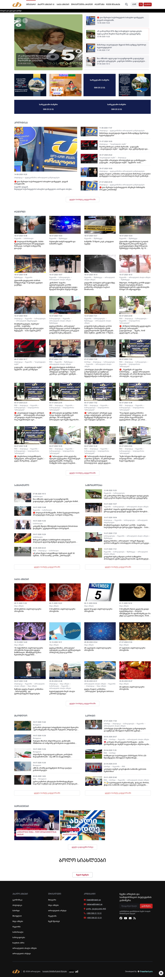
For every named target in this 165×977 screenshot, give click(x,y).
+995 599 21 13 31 (94, 913)
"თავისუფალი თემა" (118, 144)
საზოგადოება (64, 277)
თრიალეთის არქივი (82, 5)
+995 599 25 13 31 (94, 918)
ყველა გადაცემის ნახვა (82, 847)
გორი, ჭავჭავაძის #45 (96, 909)
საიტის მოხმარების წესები (55, 971)
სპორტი (87, 362)
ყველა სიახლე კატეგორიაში (82, 199)
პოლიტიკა (18, 177)
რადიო (147, 4)
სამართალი (28, 238)
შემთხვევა (63, 238)
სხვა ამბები (63, 5)
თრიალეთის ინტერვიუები (26, 321)
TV (141, 4)
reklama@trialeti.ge (94, 904)
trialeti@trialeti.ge (94, 900)
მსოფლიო (37, 725)
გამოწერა (146, 906)
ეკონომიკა (17, 900)
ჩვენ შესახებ (113, 5)
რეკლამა (99, 5)
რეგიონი (18, 238)
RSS (121, 318)
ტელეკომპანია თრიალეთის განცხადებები (42, 177)
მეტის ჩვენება (82, 875)
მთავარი (31, 5)
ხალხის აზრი (18, 943)
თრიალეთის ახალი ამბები (60, 280)
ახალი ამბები (44, 5)
